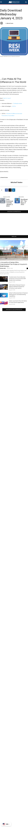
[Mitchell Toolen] (5, 183)
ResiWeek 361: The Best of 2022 (24, 202)
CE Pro (14, 106)
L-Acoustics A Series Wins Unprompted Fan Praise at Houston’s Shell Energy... (13, 264)
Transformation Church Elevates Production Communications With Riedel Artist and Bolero (17, 279)
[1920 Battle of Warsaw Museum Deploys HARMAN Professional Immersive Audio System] (4, 287)
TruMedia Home (17, 103)
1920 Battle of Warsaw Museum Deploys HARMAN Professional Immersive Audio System (17, 287)
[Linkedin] (13, 190)
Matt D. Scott (7, 98)
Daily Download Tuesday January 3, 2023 (9, 203)
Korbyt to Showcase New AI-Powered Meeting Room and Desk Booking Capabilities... (18, 294)
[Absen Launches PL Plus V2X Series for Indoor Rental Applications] (4, 303)
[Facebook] (6, 190)
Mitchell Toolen (10, 23)
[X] (10, 190)
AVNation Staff (3, 268)
